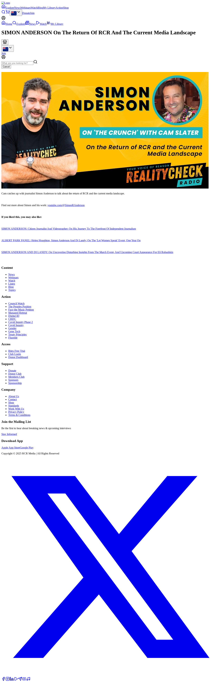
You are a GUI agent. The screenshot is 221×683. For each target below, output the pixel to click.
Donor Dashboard (18, 357)
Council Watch (16, 303)
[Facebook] (3, 680)
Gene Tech (14, 331)
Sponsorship (15, 383)
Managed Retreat (17, 312)
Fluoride (12, 337)
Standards (13, 405)
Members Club (16, 376)
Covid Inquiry (16, 325)
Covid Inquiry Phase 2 (20, 322)
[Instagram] (8, 680)
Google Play (26, 447)
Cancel (6, 66)
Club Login (14, 354)
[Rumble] (16, 680)
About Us (13, 396)
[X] (110, 675)
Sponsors (13, 379)
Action (59, 7)
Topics (12, 289)
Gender (12, 328)
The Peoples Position (19, 306)
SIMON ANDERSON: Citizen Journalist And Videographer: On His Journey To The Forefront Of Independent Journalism (68, 228)
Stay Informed (9, 434)
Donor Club (14, 373)
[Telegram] (20, 680)
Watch (34, 7)
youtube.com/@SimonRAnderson (66, 205)
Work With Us (16, 408)
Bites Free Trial (16, 350)
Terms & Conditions (19, 414)
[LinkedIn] (12, 680)
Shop (66, 7)
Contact (12, 399)
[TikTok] (28, 680)
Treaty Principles (17, 334)
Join (32, 13)
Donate (26, 13)
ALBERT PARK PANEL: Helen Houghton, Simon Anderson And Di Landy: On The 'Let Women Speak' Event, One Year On (71, 240)
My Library (49, 7)
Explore (10, 7)
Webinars (26, 7)
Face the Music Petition (21, 309)
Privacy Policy (16, 411)
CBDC (12, 319)
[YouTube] (24, 680)
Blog (40, 7)
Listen (11, 283)
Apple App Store (10, 447)
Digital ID (13, 315)
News (17, 7)
